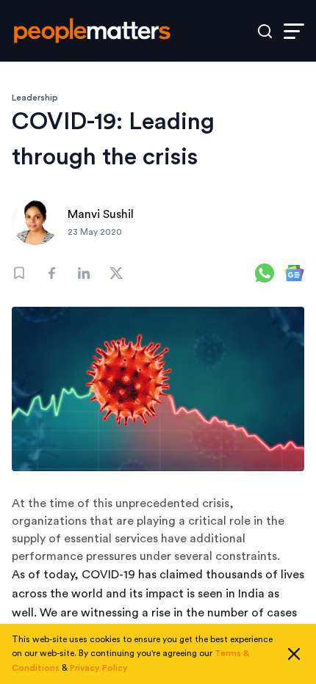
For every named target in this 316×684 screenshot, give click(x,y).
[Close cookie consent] (294, 654)
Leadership (35, 97)
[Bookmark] (19, 273)
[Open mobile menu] (294, 31)
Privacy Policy (99, 667)
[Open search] (265, 31)
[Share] (51, 273)
